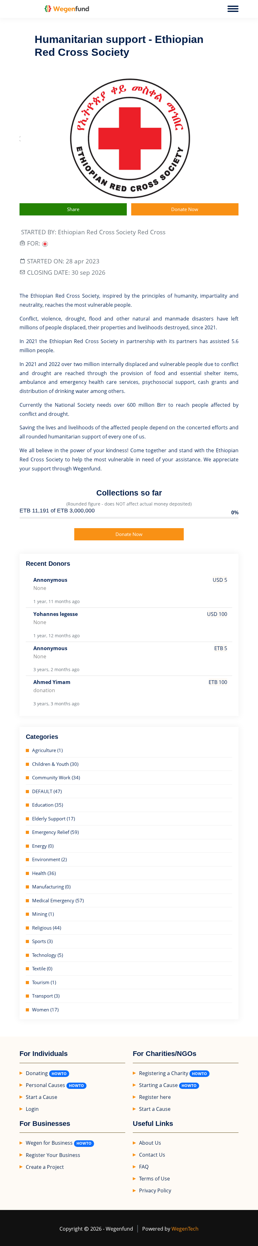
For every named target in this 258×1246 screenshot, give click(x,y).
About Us (150, 1142)
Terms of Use (154, 1178)
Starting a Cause (158, 1085)
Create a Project (45, 1167)
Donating (37, 1073)
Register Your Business (53, 1155)
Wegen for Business (49, 1142)
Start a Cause (41, 1097)
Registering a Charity (163, 1073)
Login (32, 1108)
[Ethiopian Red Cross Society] (45, 243)
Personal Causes (45, 1085)
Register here (155, 1097)
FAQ (144, 1166)
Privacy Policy (155, 1190)
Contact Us (152, 1154)
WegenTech (185, 1228)
